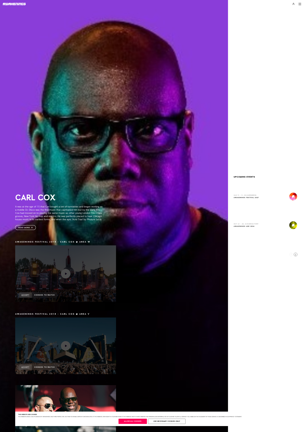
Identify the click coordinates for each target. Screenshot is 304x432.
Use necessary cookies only (166, 421)
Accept (25, 295)
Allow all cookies (132, 421)
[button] (291, 254)
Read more (24, 228)
